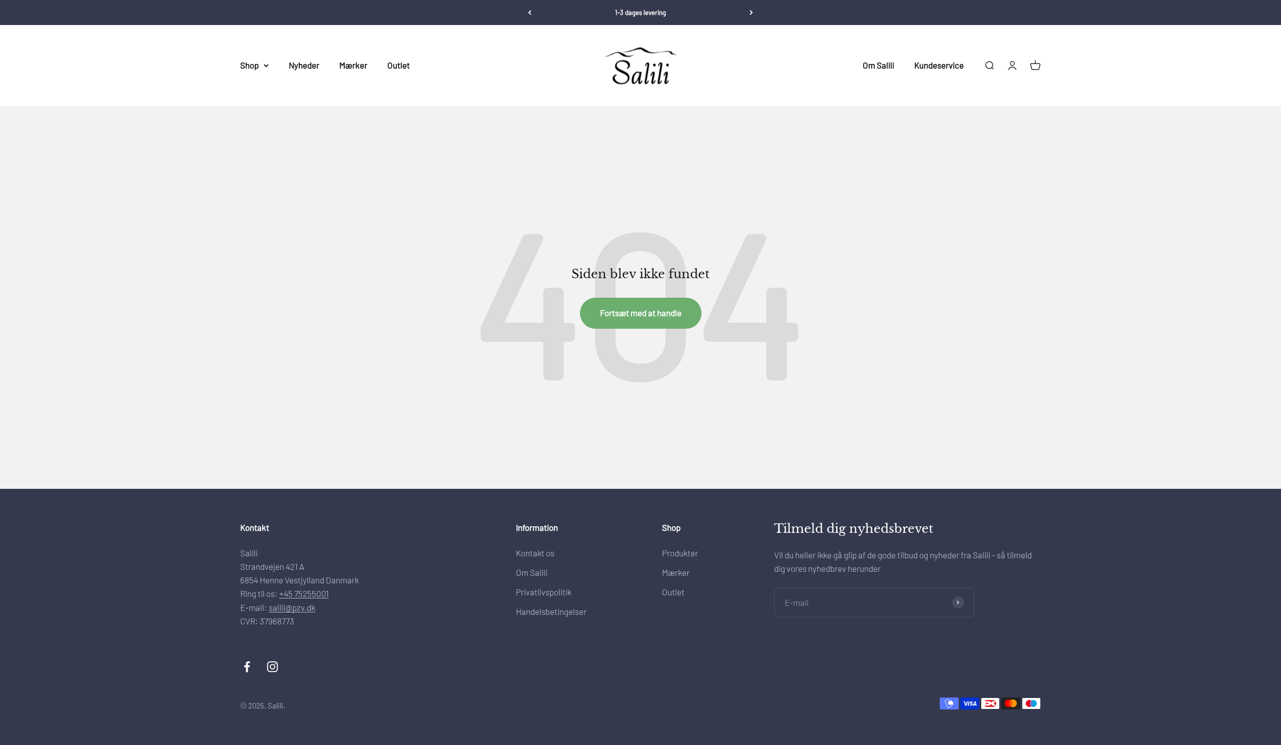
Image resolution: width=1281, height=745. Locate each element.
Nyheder (304, 65)
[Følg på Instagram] (272, 666)
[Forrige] (529, 12)
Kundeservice (939, 65)
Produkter (680, 553)
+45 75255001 (304, 593)
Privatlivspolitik (543, 592)
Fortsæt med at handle (641, 313)
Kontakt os (535, 553)
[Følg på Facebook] (247, 666)
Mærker (353, 65)
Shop (249, 65)
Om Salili (878, 65)
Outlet (398, 65)
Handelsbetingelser (551, 611)
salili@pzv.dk (292, 607)
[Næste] (751, 12)
